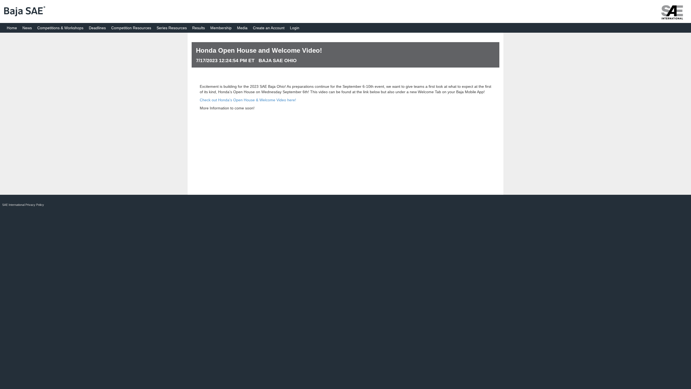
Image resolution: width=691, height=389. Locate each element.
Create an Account (268, 28)
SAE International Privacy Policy (23, 204)
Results (198, 28)
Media (242, 28)
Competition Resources (131, 28)
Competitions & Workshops (60, 28)
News (27, 28)
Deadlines (97, 28)
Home (12, 28)
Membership (221, 28)
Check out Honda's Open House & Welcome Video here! (248, 100)
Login (294, 28)
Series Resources (172, 28)
